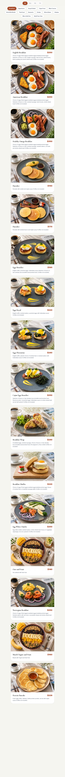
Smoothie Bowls (11, 12)
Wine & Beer (47, 12)
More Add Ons (27, 16)
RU (35, 3)
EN (25, 3)
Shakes (57, 12)
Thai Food (22, 12)
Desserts (30, 12)
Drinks (39, 12)
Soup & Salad (32, 8)
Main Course (52, 8)
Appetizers (21, 8)
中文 (30, 3)
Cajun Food (42, 8)
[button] (32, 34)
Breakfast (12, 8)
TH (40, 3)
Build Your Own (38, 16)
